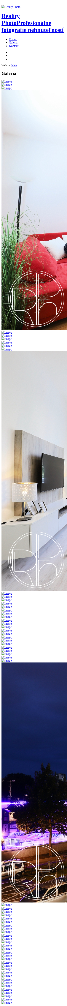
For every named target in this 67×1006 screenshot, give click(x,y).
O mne (13, 39)
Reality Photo (32, 23)
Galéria (13, 42)
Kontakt (13, 45)
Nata (14, 65)
